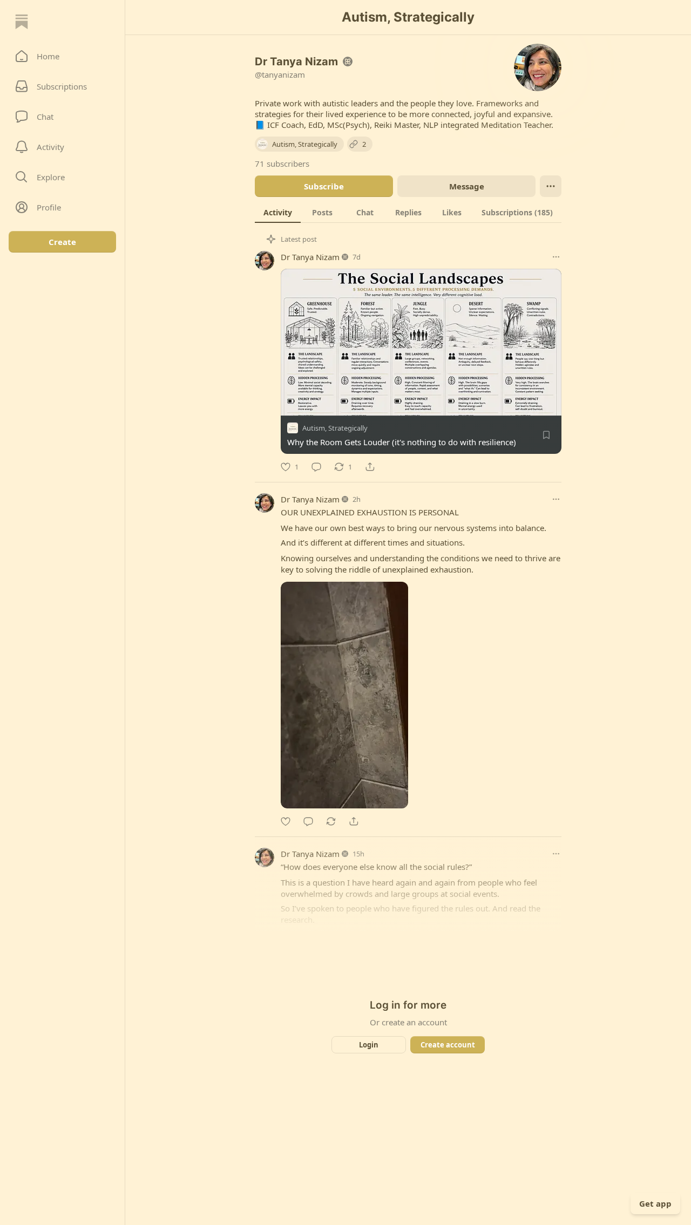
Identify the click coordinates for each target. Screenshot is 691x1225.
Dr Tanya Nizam (310, 256)
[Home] (22, 22)
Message (466, 186)
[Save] (546, 435)
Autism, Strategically (335, 428)
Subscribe (324, 186)
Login (368, 1045)
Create (62, 241)
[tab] (278, 212)
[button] (62, 56)
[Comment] (316, 466)
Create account (448, 1045)
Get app (655, 1203)
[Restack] (331, 821)
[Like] (285, 821)
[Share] (370, 466)
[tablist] (408, 212)
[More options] (556, 257)
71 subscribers (282, 163)
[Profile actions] (550, 186)
